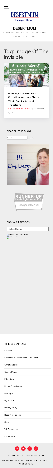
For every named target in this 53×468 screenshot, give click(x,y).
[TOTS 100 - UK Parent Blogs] (19, 235)
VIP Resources (11, 429)
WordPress (26, 464)
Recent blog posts (12, 415)
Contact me (9, 436)
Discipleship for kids (20, 108)
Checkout (8, 350)
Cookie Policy (10, 372)
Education (9, 379)
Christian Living (11, 364)
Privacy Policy (10, 407)
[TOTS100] (12, 237)
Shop (6, 422)
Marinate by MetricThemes (18, 460)
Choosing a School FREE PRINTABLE (21, 357)
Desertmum (24, 28)
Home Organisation (13, 386)
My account (9, 400)
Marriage (8, 393)
